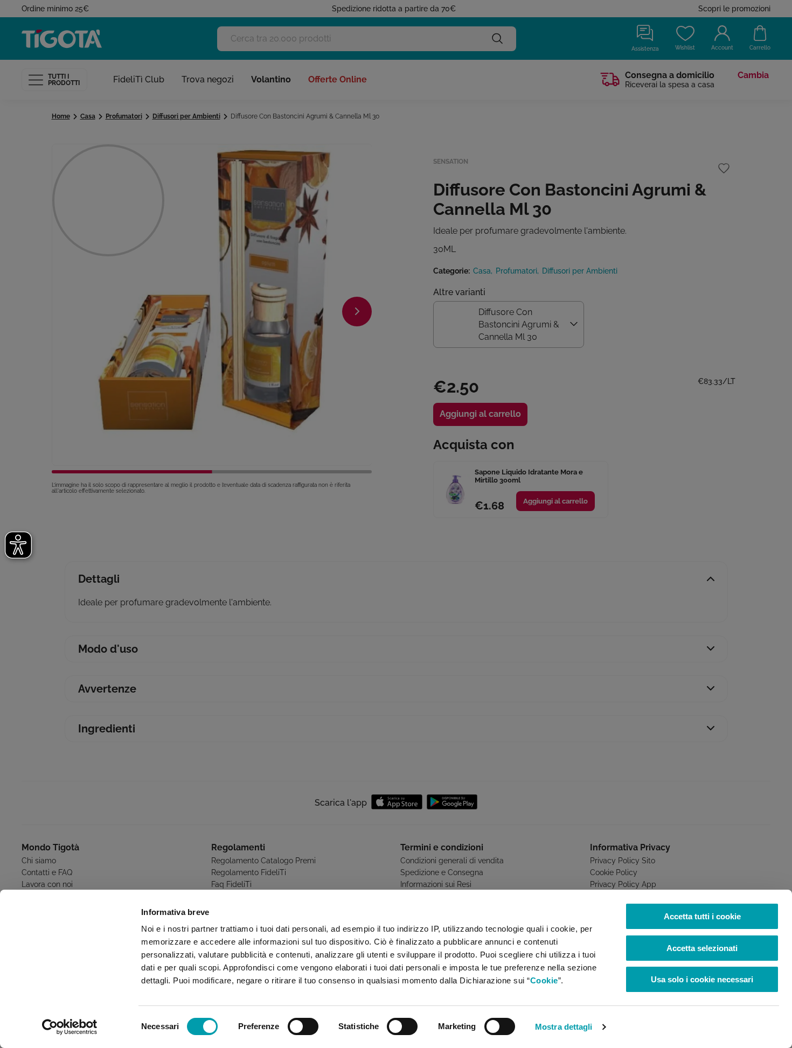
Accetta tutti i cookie (702, 916)
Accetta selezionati (702, 948)
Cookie (544, 980)
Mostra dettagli (564, 1026)
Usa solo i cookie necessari (702, 979)
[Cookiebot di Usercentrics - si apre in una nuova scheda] (70, 1027)
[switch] (303, 1026)
